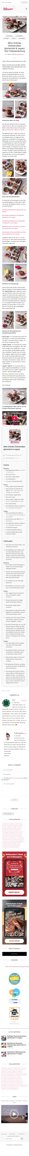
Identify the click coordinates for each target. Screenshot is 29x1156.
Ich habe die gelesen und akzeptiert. (14, 778)
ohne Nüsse (12, 838)
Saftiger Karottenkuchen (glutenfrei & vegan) (16, 1037)
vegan (13, 38)
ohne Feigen (19, 832)
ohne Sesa (5, 841)
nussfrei (10, 829)
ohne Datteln (17, 829)
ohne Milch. (5, 838)
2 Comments (7, 690)
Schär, (9, 126)
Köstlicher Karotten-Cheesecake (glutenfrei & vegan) (16, 1044)
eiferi (15, 1068)
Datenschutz (21, 1134)
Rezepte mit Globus (7, 843)
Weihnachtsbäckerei (14, 846)
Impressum (12, 1134)
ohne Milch (19, 835)
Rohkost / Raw (16, 843)
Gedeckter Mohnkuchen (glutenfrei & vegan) (16, 1053)
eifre (20, 1068)
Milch (20, 826)
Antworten (24, 700)
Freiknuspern (20, 54)
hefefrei (15, 826)
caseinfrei (4, 1068)
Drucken (15, 442)
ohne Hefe (5, 835)
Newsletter (14, 953)
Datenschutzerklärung (17, 778)
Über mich (4, 1134)
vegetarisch (5, 846)
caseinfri (10, 1068)
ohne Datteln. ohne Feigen (8, 832)
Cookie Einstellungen (13, 1136)
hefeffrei (9, 826)
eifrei (4, 826)
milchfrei (4, 829)
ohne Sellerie (20, 838)
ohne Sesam (12, 841)
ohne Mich (12, 835)
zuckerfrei (22, 38)
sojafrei (6, 38)
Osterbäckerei (20, 841)
